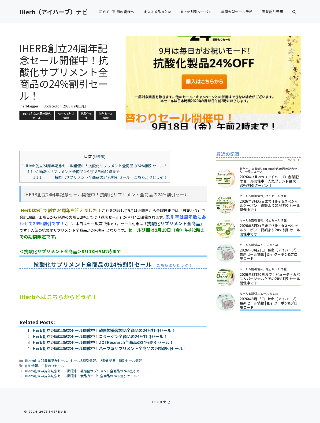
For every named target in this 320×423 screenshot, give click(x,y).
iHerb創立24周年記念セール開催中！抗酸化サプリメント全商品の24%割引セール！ (94, 165)
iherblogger (28, 106)
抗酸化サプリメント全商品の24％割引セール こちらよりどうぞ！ (100, 177)
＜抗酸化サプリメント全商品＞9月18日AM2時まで (74, 171)
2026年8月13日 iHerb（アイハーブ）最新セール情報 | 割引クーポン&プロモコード (269, 303)
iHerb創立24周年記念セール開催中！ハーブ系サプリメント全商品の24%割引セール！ (109, 348)
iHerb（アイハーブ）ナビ (53, 12)
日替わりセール (52, 365)
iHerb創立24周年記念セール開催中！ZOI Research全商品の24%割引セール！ (102, 342)
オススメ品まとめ (157, 11)
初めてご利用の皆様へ (116, 11)
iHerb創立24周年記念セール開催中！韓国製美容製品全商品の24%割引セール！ (103, 330)
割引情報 (31, 365)
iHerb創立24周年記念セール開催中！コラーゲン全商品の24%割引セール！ (99, 336)
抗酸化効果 (86, 115)
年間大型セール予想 (237, 11)
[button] (294, 12)
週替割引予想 (272, 11)
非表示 (99, 156)
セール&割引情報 (66, 115)
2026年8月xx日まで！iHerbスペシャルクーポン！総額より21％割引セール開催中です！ (270, 205)
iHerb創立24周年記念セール (36, 115)
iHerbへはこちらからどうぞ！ (58, 297)
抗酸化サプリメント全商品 (173, 223)
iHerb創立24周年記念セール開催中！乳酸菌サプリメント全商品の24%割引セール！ (87, 370)
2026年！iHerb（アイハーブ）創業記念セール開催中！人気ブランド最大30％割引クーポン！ (269, 181)
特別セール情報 (106, 115)
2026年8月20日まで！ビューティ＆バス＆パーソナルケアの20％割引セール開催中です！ (270, 278)
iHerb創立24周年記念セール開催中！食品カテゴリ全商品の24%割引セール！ (82, 375)
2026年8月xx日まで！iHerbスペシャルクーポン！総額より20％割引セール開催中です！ (270, 229)
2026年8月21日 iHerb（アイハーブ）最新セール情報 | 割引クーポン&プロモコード (269, 254)
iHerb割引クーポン (196, 11)
